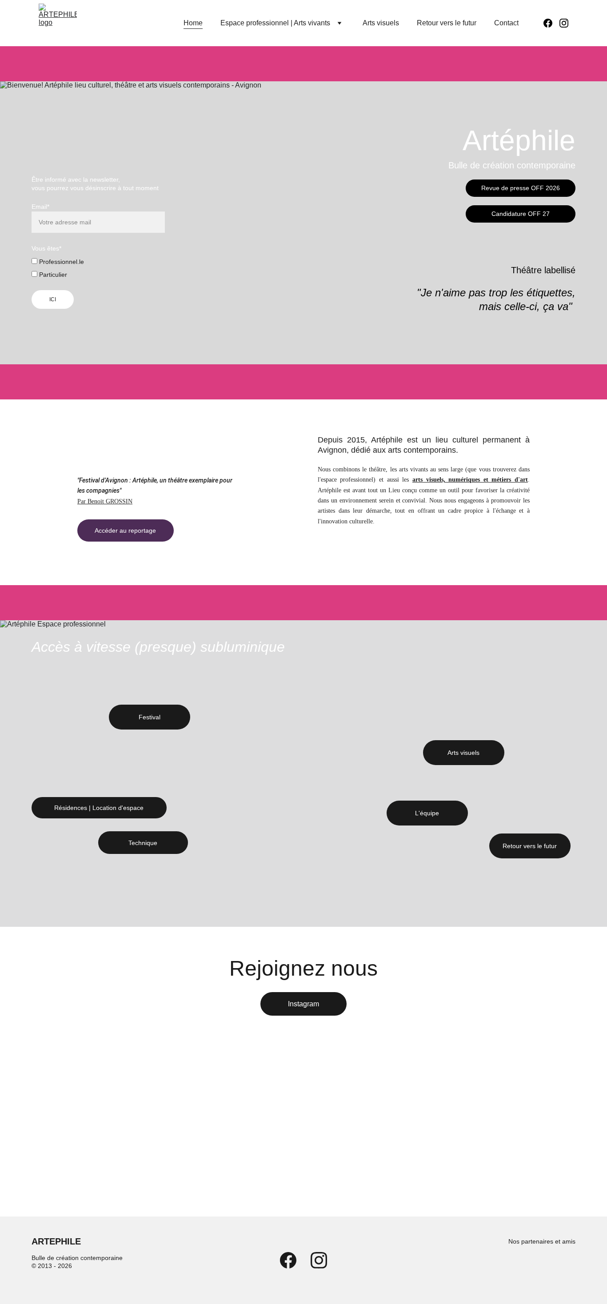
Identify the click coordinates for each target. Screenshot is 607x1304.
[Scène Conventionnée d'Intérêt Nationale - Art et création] (513, 1266)
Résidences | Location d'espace (99, 807)
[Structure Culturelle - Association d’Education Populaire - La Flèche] (557, 1266)
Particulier (52, 274)
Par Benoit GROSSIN (104, 501)
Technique (142, 842)
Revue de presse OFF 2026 (520, 187)
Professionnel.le (60, 261)
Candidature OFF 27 (520, 213)
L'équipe (427, 813)
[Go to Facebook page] (551, 23)
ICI (52, 299)
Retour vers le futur (446, 23)
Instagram (303, 1004)
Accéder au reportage (125, 530)
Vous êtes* (46, 248)
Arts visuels (381, 23)
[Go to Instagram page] (563, 23)
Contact (506, 23)
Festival (149, 717)
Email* (40, 206)
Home (193, 23)
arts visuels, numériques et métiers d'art (470, 479)
